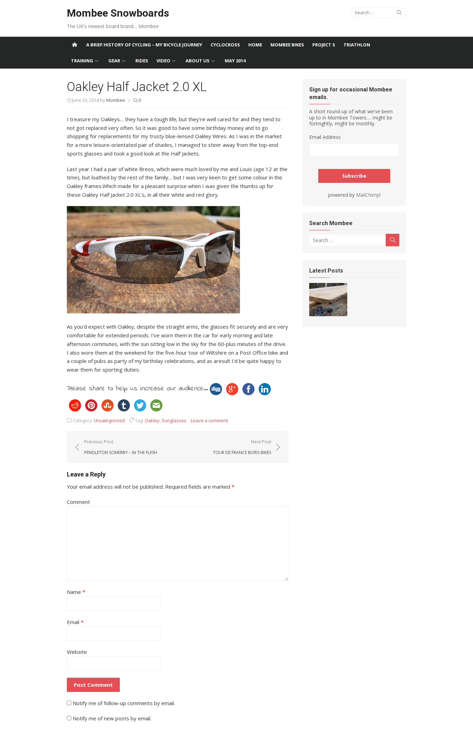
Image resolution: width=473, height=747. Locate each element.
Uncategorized (109, 420)
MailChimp (368, 195)
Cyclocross (225, 45)
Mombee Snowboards (118, 13)
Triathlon (356, 45)
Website (77, 651)
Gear (114, 60)
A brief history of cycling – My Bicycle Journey (144, 45)
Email (75, 622)
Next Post (242, 446)
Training (82, 60)
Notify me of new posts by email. (112, 718)
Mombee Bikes (287, 45)
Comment (78, 501)
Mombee (115, 100)
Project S (323, 45)
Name (76, 591)
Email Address (325, 137)
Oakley (152, 420)
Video (163, 60)
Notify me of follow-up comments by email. (124, 703)
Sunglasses (174, 420)
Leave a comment (209, 420)
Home (255, 45)
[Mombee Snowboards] (74, 45)
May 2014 (235, 60)
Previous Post (120, 446)
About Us (197, 60)
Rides (141, 60)
